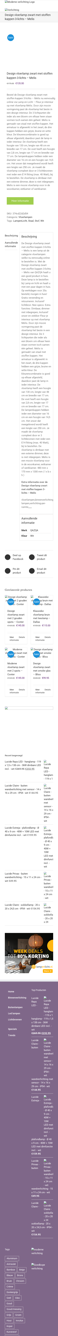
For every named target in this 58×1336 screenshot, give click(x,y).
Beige (22, 1269)
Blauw (10, 1275)
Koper (10, 1326)
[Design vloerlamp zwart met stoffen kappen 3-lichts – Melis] (29, 47)
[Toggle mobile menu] (52, 2)
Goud (9, 1303)
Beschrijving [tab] (11, 235)
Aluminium (12, 1258)
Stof (37, 220)
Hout (9, 1320)
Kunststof (12, 1332)
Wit (42, 220)
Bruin (9, 1281)
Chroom (20, 1281)
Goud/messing (14, 1309)
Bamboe (11, 1269)
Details (22, 637)
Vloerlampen (25, 217)
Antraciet (11, 1264)
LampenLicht (20, 220)
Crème (10, 1286)
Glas (17, 1298)
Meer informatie (20, 200)
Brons (20, 1275)
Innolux (19, 1320)
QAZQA (34, 530)
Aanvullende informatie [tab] (11, 244)
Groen (18, 1315)
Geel (9, 1298)
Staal (31, 220)
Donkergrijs (12, 1292)
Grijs (9, 1315)
